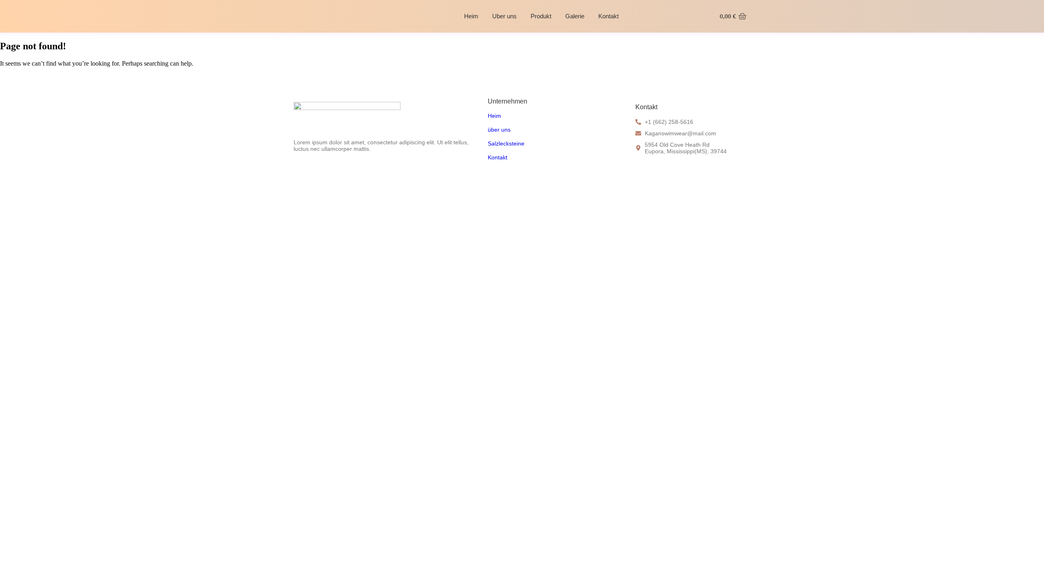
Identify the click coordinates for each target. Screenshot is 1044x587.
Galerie (574, 16)
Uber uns (504, 16)
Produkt (541, 16)
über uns (499, 129)
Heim (471, 16)
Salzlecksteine (506, 143)
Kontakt (608, 16)
